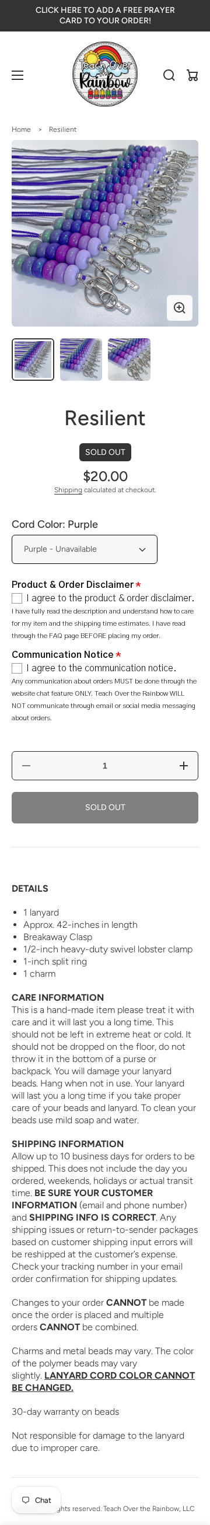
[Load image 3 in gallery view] (129, 359)
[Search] (169, 75)
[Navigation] (17, 75)
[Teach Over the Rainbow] (105, 75)
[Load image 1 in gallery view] (33, 359)
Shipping (68, 490)
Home (21, 129)
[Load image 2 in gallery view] (81, 359)
